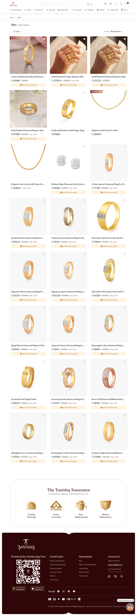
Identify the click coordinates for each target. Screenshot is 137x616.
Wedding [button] (91, 10)
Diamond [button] (40, 10)
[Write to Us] (115, 576)
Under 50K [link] (114, 10)
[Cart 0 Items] (126, 4)
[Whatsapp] (109, 576)
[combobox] (65, 4)
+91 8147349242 (114, 569)
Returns (52, 576)
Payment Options (56, 568)
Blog (80, 561)
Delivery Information (57, 561)
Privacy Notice (117, 606)
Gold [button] (29, 10)
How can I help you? (124, 600)
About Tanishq (84, 572)
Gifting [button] (102, 10)
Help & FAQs (83, 568)
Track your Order (55, 572)
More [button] (125, 10)
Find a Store (54, 580)
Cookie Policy (83, 576)
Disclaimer (125, 606)
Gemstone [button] (78, 10)
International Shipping (57, 565)
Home (12, 17)
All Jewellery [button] (17, 10)
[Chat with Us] (121, 576)
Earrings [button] (52, 10)
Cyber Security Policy (92, 606)
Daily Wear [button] (64, 10)
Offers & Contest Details (87, 565)
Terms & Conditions (106, 606)
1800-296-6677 (114, 561)
